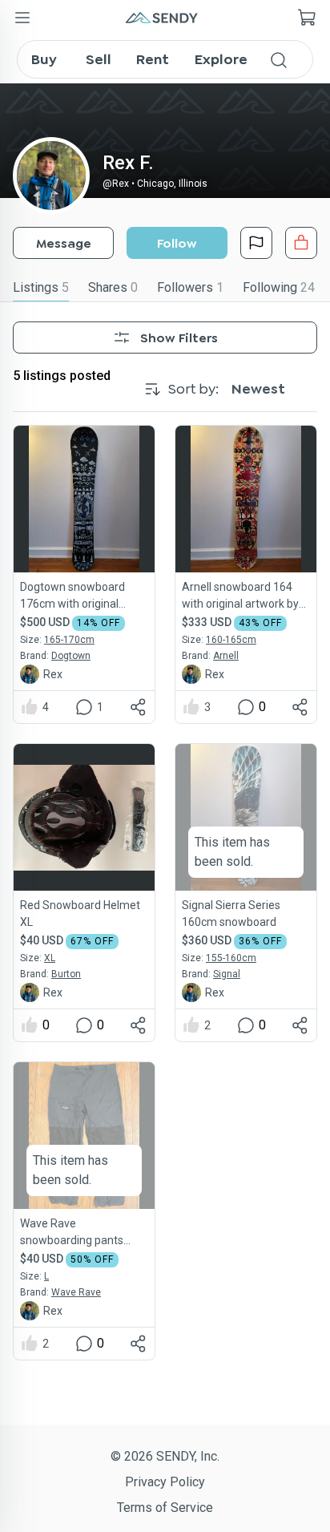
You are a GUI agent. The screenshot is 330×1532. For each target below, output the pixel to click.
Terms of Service (165, 1507)
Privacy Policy (165, 1482)
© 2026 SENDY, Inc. (165, 1456)
